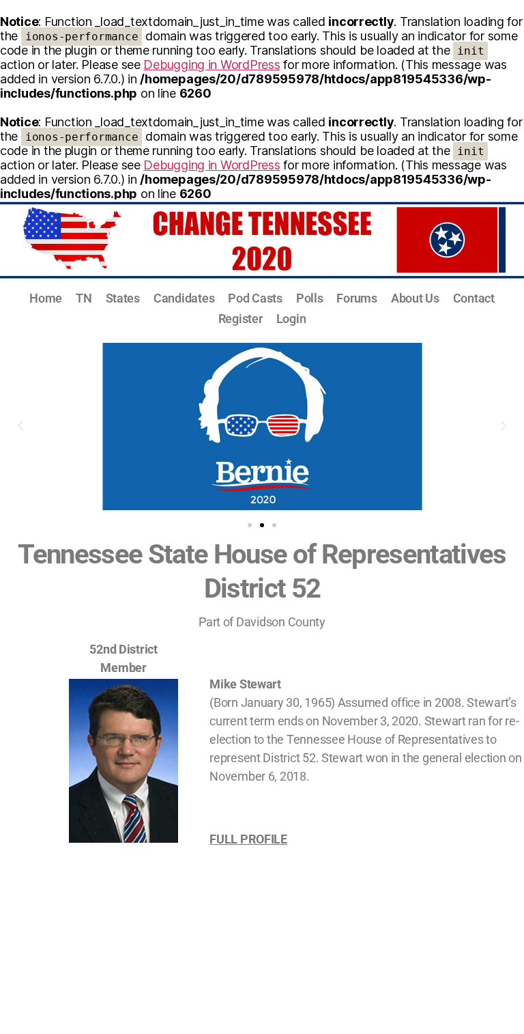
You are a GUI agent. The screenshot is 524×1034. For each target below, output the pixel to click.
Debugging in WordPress (211, 64)
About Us (415, 298)
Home (45, 298)
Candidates (184, 298)
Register (240, 318)
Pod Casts (255, 298)
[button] (20, 426)
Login (291, 318)
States (123, 298)
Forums (356, 298)
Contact (474, 298)
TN (83, 298)
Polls (309, 298)
